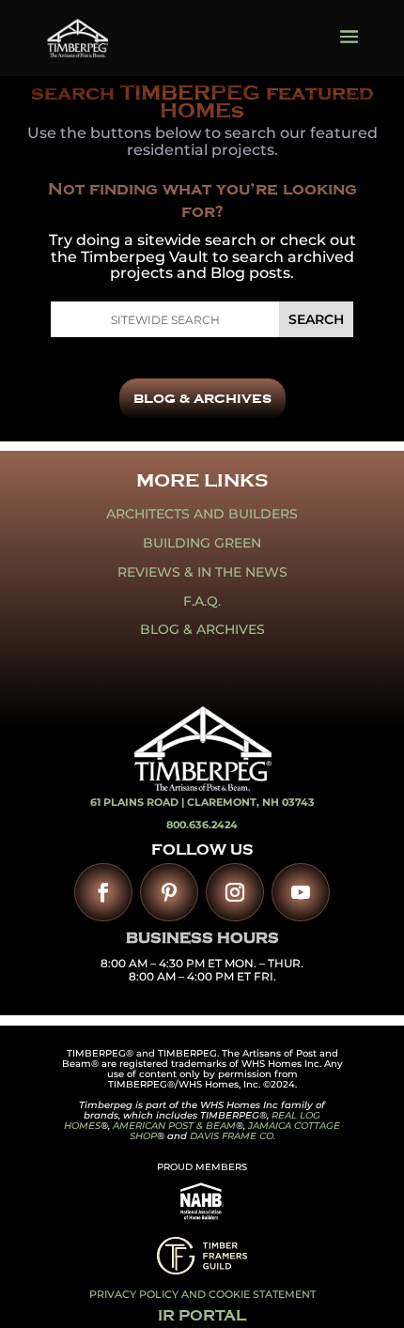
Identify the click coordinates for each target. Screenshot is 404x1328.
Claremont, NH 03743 (251, 802)
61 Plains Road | (138, 802)
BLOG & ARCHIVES (202, 399)
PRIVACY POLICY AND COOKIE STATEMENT (202, 1294)
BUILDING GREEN (202, 542)
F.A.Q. (202, 601)
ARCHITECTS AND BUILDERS (202, 513)
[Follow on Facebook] (103, 892)
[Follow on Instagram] (235, 892)
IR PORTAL (202, 1315)
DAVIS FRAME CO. (232, 1136)
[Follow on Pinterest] (169, 892)
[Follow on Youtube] (301, 892)
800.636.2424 (202, 824)
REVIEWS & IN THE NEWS (202, 572)
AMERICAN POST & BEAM (174, 1126)
